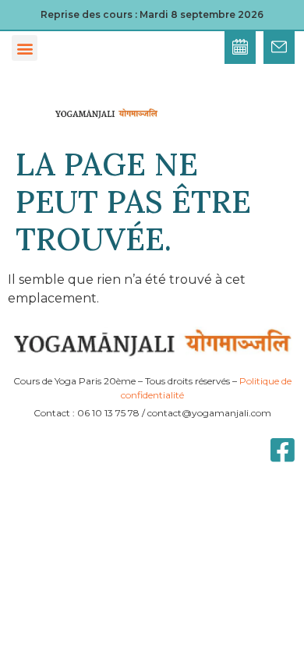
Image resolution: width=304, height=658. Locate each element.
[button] (24, 48)
